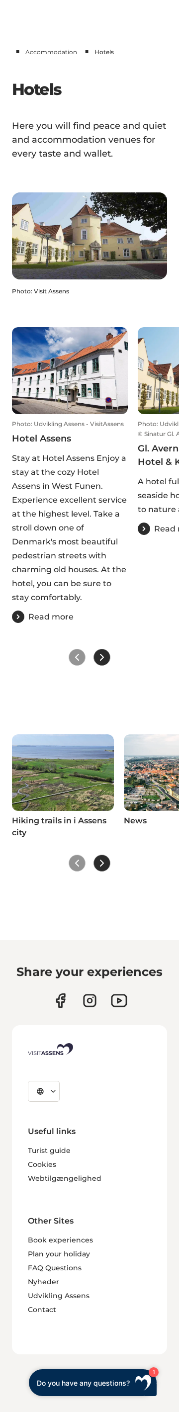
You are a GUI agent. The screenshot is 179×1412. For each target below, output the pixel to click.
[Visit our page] (60, 1000)
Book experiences (60, 1240)
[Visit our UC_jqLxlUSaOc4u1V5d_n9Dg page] (119, 1000)
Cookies (42, 1164)
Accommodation (51, 52)
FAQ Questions (55, 1267)
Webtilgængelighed (64, 1178)
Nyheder (43, 1281)
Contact (42, 1309)
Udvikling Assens (59, 1295)
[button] (70, 521)
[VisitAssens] (50, 1049)
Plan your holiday (59, 1253)
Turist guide (49, 1150)
